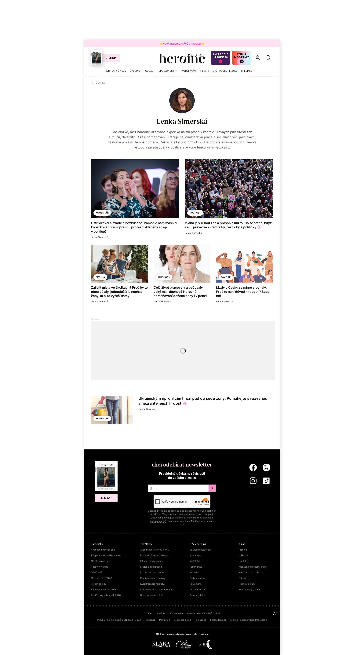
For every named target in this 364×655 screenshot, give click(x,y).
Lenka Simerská (182, 121)
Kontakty (244, 561)
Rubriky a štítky (247, 583)
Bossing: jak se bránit (151, 595)
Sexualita (194, 572)
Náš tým (243, 555)
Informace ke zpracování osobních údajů (190, 613)
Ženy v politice (197, 595)
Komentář (102, 212)
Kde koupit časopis (249, 572)
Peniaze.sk (200, 619)
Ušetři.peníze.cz (182, 619)
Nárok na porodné (100, 561)
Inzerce (243, 549)
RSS (218, 613)
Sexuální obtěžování (200, 549)
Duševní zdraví (198, 589)
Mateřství (195, 561)
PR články (244, 578)
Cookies (148, 613)
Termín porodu (98, 583)
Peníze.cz (164, 619)
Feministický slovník (249, 589)
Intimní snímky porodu (151, 561)
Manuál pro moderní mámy (253, 566)
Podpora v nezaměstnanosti (106, 555)
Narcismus (195, 555)
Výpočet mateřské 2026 (103, 589)
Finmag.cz (149, 619)
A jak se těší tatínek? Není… (154, 549)
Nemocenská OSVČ (101, 578)
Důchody (164, 277)
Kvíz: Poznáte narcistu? (152, 583)
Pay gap (226, 277)
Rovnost (195, 212)
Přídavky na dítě (99, 566)
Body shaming (197, 578)
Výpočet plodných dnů (103, 549)
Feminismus (196, 566)
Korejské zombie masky (153, 578)
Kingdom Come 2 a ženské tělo (156, 589)
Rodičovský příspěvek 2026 (106, 595)
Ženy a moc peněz (241, 55)
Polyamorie (196, 583)
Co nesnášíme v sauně (152, 572)
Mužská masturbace (151, 566)
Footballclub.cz (218, 619)
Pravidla (160, 613)
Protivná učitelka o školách (154, 555)
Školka (100, 277)
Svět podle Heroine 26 (220, 56)
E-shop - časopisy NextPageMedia (248, 619)
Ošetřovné (96, 572)
